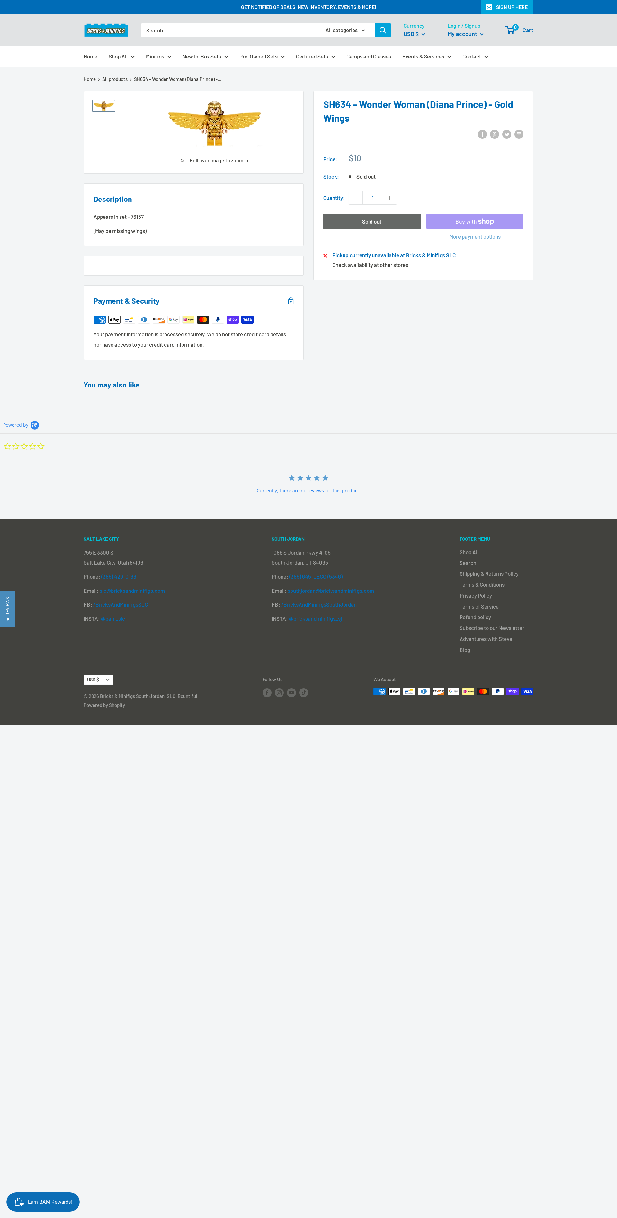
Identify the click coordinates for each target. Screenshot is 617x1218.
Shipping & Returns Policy (489, 573)
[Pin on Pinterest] (494, 134)
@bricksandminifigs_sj (315, 618)
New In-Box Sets (202, 56)
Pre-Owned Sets (258, 56)
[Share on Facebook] (482, 134)
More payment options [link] (475, 237)
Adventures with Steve (486, 639)
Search (468, 562)
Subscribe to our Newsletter (492, 628)
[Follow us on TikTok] (303, 692)
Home (90, 56)
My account (463, 33)
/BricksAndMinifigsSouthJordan (319, 604)
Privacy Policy (476, 595)
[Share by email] (518, 134)
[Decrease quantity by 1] (355, 198)
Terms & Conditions (482, 584)
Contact (471, 56)
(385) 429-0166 (118, 576)
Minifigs (155, 56)
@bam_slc (113, 618)
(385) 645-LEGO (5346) (316, 576)
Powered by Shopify (104, 705)
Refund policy (475, 617)
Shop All (118, 56)
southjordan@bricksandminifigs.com (331, 590)
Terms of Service (479, 606)
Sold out (371, 221)
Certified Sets (312, 56)
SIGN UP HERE (512, 7)
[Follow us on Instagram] (279, 692)
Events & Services (423, 56)
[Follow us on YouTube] (291, 692)
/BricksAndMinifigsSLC (120, 604)
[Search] (383, 30)
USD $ (93, 679)
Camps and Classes (368, 56)
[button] (7, 609)
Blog (465, 649)
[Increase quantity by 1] (390, 198)
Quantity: (334, 197)
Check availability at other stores (370, 265)
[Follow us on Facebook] (267, 692)
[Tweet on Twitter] (506, 134)
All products (115, 79)
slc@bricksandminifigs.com (132, 590)
